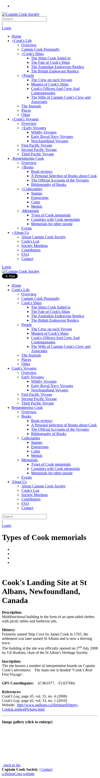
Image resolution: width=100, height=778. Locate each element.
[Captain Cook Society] (21, 14)
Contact (46, 769)
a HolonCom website (18, 774)
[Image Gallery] (50, 571)
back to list (11, 765)
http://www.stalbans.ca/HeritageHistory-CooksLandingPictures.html (40, 707)
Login (6, 28)
